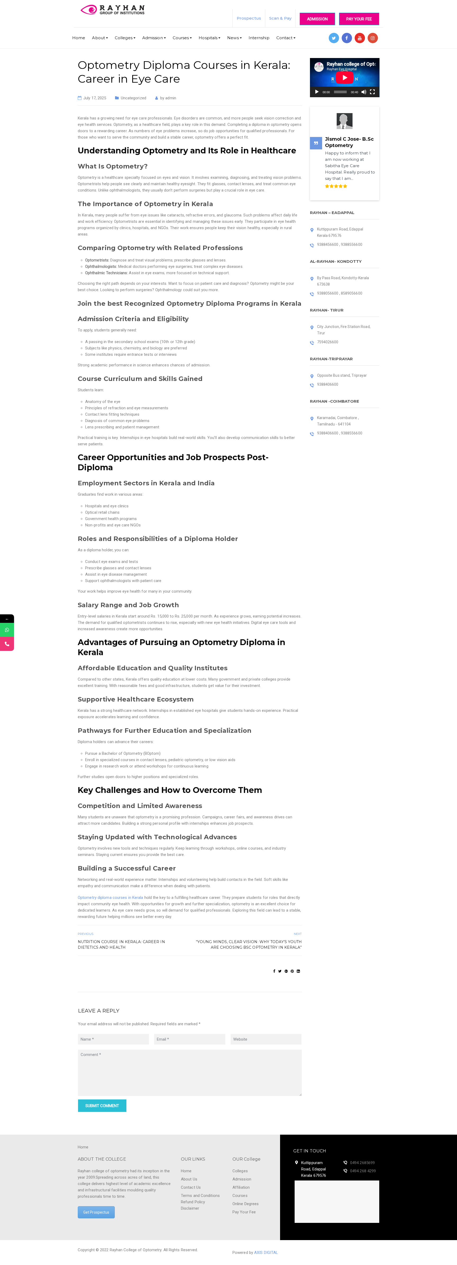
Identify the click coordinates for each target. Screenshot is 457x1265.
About (98, 37)
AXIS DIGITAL (266, 1252)
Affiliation (241, 1187)
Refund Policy (193, 1202)
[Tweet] (280, 971)
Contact (284, 37)
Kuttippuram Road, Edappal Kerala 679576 (313, 1169)
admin (170, 98)
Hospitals (208, 37)
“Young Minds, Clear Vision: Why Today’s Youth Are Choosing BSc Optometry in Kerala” (249, 944)
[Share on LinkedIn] (298, 971)
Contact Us (191, 1187)
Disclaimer (190, 1208)
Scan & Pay (280, 18)
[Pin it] (292, 971)
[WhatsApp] (7, 630)
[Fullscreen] (372, 92)
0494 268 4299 (363, 1171)
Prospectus (249, 18)
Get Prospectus (96, 1212)
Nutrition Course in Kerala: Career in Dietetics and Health (121, 944)
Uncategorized (133, 98)
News (233, 37)
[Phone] (7, 644)
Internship (259, 37)
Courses (181, 37)
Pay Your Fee (359, 19)
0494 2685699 (362, 1162)
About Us (189, 1179)
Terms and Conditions (200, 1195)
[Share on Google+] (286, 971)
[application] (345, 77)
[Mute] (364, 92)
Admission (317, 19)
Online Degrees (245, 1203)
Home (78, 37)
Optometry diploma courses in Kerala (110, 897)
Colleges (123, 37)
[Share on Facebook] (274, 971)
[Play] (316, 92)
